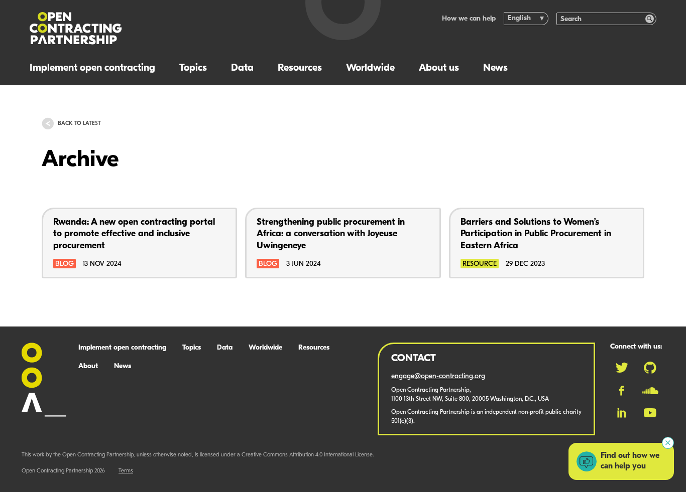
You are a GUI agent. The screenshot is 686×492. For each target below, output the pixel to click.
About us (439, 68)
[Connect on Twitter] (621, 368)
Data (242, 68)
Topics (193, 68)
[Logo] (156, 28)
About (88, 366)
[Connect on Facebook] (621, 391)
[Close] (668, 443)
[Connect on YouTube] (650, 412)
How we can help (469, 19)
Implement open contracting (92, 68)
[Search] (649, 19)
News (495, 68)
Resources (300, 68)
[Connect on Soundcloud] (650, 390)
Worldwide (370, 68)
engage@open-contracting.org (438, 376)
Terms (126, 471)
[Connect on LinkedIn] (621, 413)
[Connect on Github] (650, 368)
